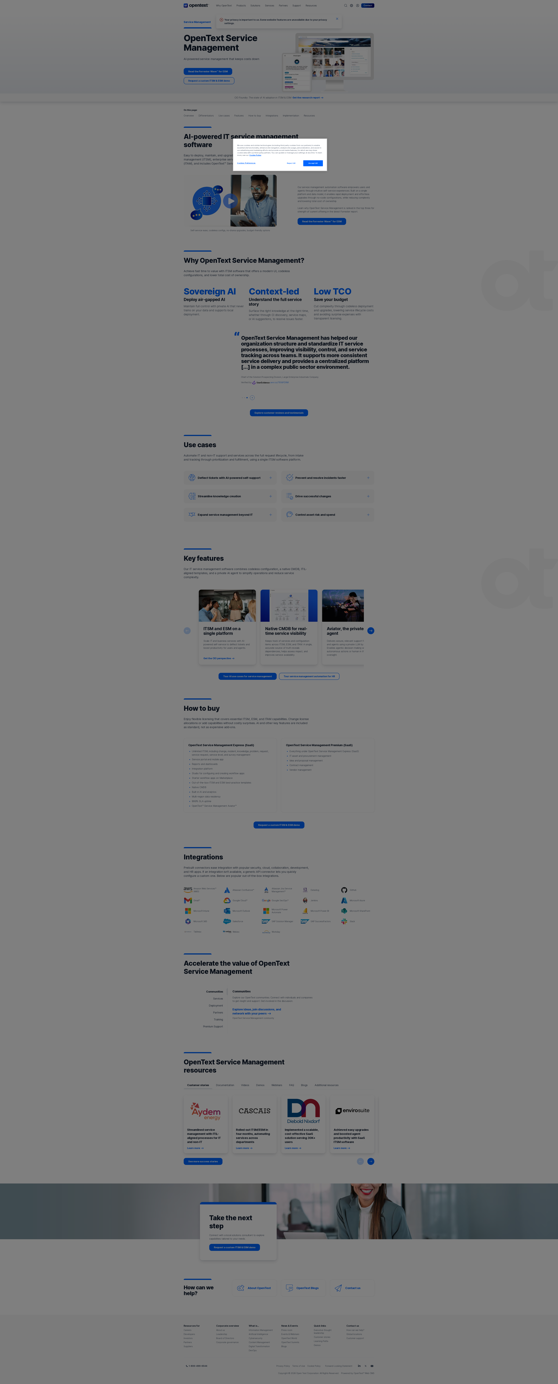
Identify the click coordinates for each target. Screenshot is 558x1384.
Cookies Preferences (246, 163)
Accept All (313, 163)
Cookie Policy (255, 155)
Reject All (291, 163)
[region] (280, 154)
